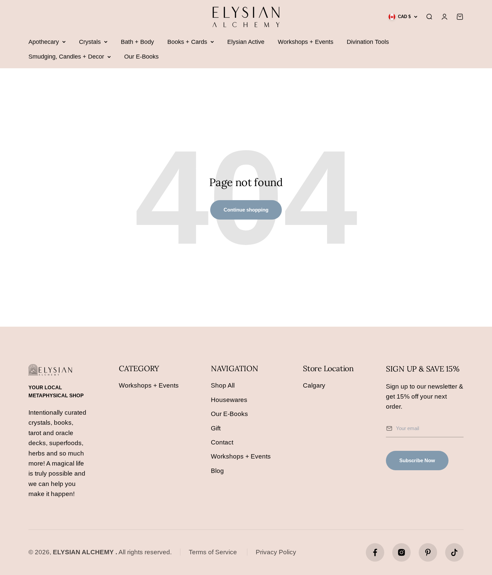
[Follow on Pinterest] (427, 552)
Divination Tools (368, 41)
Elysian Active (245, 41)
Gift (216, 428)
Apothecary (43, 41)
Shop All (223, 385)
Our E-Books (141, 56)
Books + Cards (187, 41)
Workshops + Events (305, 41)
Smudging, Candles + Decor (66, 56)
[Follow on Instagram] (401, 552)
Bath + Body (137, 41)
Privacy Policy (276, 552)
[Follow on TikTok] (454, 552)
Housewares (229, 399)
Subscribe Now (417, 460)
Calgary (314, 385)
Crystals (90, 41)
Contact (222, 442)
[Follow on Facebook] (375, 552)
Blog (217, 470)
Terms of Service (213, 552)
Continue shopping (246, 210)
